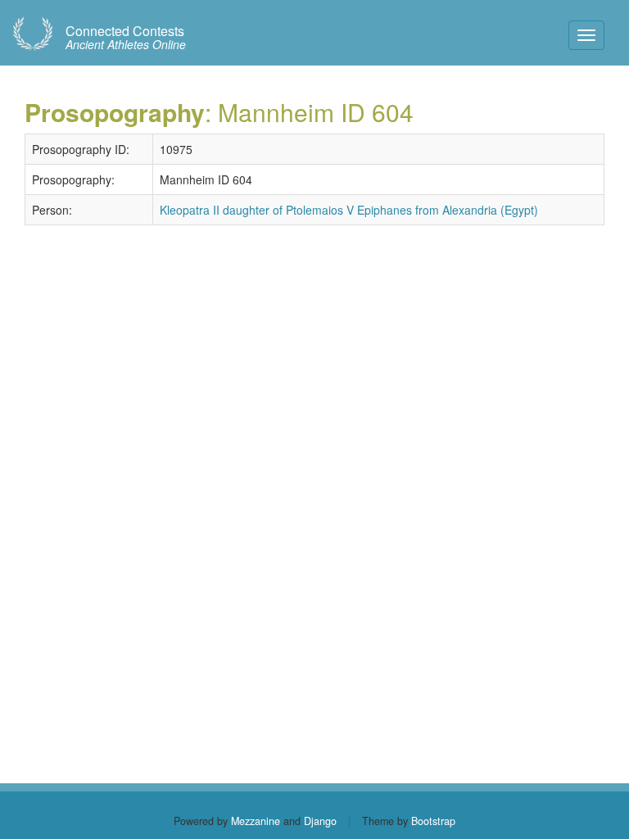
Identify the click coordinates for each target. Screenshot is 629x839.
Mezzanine (255, 821)
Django (320, 821)
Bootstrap (433, 821)
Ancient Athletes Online (126, 37)
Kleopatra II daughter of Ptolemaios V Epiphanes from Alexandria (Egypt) (349, 210)
